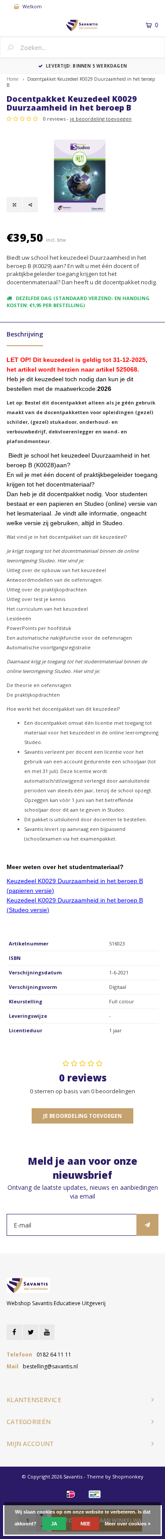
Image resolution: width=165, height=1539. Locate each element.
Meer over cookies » (127, 1523)
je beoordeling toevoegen (101, 118)
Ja (54, 1523)
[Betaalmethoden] (71, 1494)
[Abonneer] (147, 1225)
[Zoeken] (13, 48)
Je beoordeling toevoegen (82, 1116)
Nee (85, 1523)
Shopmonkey (127, 1476)
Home (12, 79)
